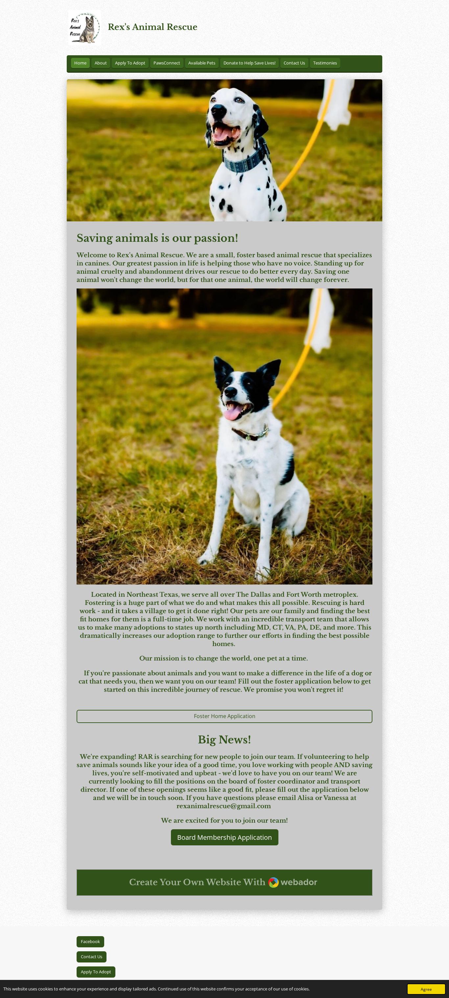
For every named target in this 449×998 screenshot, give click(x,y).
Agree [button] (426, 989)
